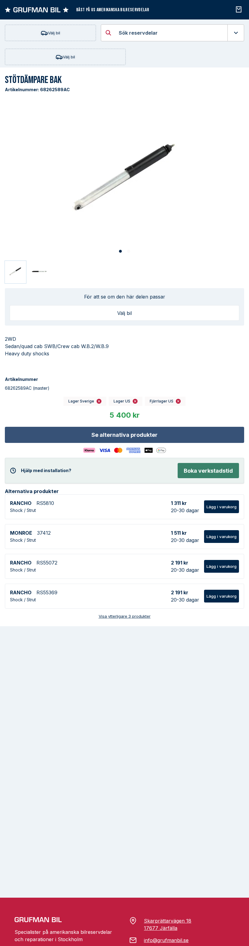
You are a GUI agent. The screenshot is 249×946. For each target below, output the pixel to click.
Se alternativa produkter (124, 435)
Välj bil (54, 32)
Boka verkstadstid (208, 471)
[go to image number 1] (120, 251)
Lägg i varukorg (221, 506)
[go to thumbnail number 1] (15, 272)
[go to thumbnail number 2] (39, 272)
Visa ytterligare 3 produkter (125, 616)
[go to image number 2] (128, 251)
